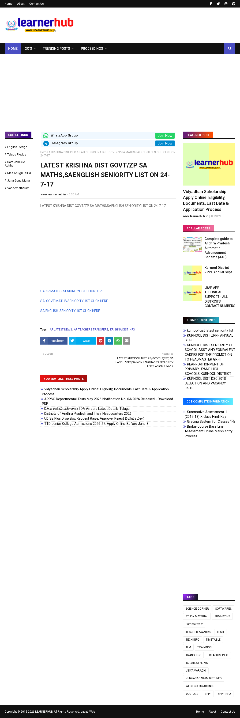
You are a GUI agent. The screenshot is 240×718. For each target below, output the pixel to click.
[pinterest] (233, 4)
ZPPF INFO (224, 693)
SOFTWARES (223, 608)
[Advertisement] (120, 89)
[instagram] (226, 4)
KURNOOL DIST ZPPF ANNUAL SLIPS (209, 338)
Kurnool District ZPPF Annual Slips (218, 270)
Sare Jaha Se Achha (15, 163)
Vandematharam (18, 188)
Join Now (165, 135)
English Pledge (17, 147)
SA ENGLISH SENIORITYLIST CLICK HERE (70, 311)
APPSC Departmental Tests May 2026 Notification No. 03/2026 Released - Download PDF (107, 401)
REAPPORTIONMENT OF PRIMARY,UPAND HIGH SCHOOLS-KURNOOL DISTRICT (208, 369)
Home (8, 3)
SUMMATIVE (222, 616)
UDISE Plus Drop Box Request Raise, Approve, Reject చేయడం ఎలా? (94, 419)
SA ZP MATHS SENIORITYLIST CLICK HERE (72, 291)
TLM (188, 647)
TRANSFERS (193, 655)
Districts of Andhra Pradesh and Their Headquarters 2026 (87, 414)
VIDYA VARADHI (196, 670)
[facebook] (211, 4)
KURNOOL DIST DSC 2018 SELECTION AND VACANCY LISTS (205, 383)
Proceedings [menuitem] (92, 48)
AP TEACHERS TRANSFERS (91, 329)
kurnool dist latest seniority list (210, 331)
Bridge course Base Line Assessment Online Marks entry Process (208, 431)
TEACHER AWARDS (198, 632)
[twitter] (218, 4)
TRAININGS (204, 647)
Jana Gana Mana (18, 180)
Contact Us (36, 3)
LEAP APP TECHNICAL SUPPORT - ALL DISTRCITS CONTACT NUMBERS (220, 297)
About (21, 3)
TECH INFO (192, 639)
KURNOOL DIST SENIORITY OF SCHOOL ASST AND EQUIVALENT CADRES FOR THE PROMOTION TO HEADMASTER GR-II (210, 352)
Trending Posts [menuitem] (56, 48)
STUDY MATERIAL (197, 616)
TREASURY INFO (217, 655)
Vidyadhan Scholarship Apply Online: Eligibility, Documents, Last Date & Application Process (105, 391)
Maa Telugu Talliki (19, 173)
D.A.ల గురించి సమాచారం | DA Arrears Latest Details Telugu (87, 409)
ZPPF (208, 693)
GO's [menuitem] (28, 48)
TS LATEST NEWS (197, 663)
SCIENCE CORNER (197, 608)
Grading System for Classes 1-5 (211, 422)
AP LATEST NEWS (61, 329)
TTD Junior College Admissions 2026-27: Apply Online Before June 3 (96, 424)
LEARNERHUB (44, 711)
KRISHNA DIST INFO (63, 152)
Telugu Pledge (16, 154)
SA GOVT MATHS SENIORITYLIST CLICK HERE (74, 301)
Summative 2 (194, 624)
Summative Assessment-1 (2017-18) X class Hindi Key (206, 414)
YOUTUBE (192, 693)
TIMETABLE (213, 639)
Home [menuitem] (13, 48)
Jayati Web (88, 711)
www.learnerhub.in (53, 194)
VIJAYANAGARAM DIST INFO (204, 678)
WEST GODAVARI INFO (200, 686)
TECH (220, 632)
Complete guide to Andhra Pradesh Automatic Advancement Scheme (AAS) (219, 248)
